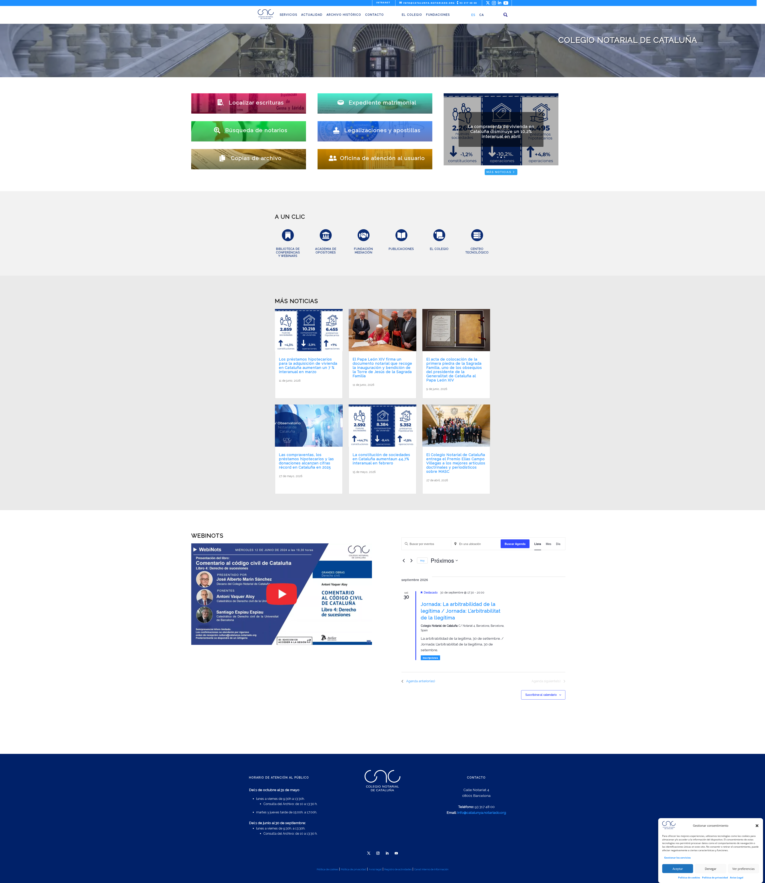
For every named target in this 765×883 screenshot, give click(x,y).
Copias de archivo (256, 158)
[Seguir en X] (369, 853)
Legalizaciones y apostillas (382, 130)
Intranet (383, 2)
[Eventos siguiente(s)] (411, 560)
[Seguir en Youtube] (396, 853)
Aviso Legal (736, 877)
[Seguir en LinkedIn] (387, 853)
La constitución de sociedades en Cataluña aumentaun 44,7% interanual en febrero (381, 459)
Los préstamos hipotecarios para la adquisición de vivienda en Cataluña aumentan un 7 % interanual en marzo (308, 365)
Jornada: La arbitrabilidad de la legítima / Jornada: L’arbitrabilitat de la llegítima (460, 611)
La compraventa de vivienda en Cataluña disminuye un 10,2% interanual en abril (501, 131)
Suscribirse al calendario (541, 694)
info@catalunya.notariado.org (427, 2)
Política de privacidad (715, 877)
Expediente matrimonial (382, 102)
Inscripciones (430, 658)
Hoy (422, 560)
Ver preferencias (743, 869)
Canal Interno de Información (431, 869)
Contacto (374, 14)
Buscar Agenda (515, 544)
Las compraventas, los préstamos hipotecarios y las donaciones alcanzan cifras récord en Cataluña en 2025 (306, 461)
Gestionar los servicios (677, 857)
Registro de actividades (398, 869)
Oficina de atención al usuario (382, 158)
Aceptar (678, 869)
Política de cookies (689, 877)
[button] (757, 826)
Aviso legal (375, 869)
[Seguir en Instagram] (378, 853)
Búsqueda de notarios (256, 130)
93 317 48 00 (467, 2)
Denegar (710, 869)
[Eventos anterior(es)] (403, 560)
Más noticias (498, 172)
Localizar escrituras (256, 102)
